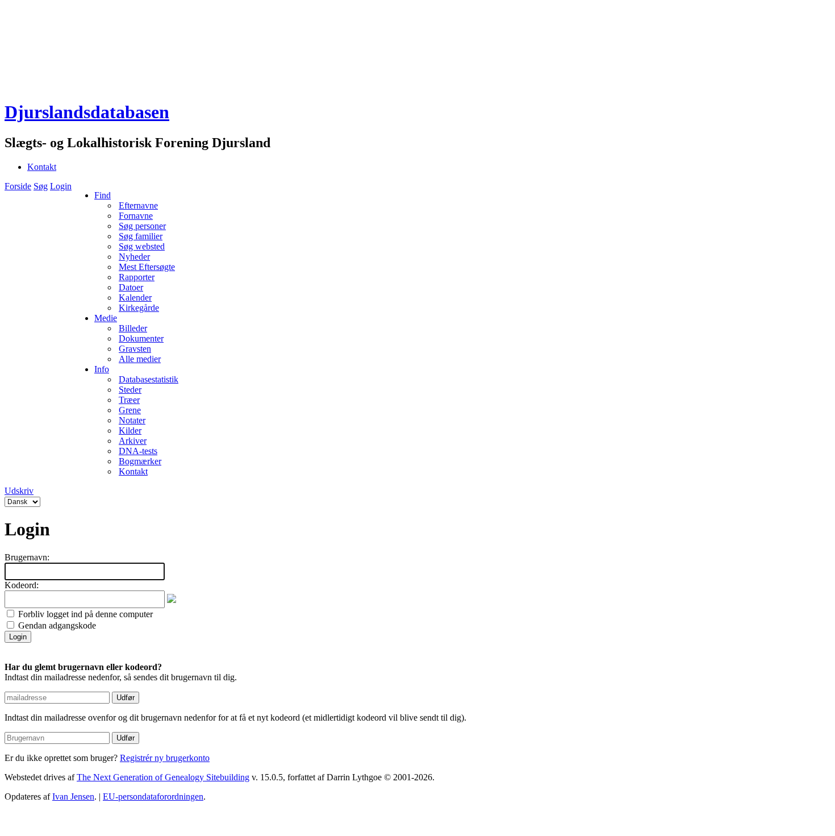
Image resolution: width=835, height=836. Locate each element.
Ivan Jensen (73, 796)
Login (61, 186)
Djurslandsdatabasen (87, 112)
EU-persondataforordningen (153, 796)
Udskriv (19, 491)
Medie (105, 318)
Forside (18, 186)
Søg (41, 186)
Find (102, 195)
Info (101, 369)
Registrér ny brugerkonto (165, 758)
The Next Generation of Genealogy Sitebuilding (163, 777)
